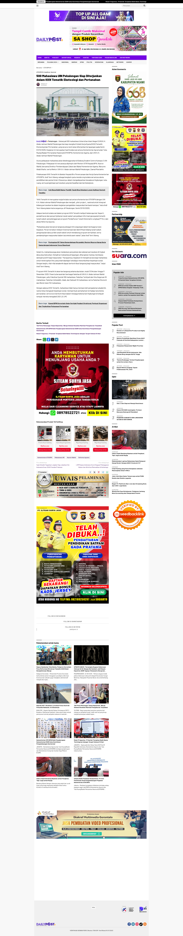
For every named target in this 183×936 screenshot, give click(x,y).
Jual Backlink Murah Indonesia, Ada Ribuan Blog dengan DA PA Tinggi (129, 480)
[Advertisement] (73, 556)
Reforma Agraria (83, 483)
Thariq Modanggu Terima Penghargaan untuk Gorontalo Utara (130, 488)
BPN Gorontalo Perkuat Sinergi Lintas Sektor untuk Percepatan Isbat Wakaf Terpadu (131, 421)
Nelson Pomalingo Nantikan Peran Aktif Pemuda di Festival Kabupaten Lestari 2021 (131, 466)
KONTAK (86, 57)
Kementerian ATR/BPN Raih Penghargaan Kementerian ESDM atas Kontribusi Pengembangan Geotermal (68, 329)
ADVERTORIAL (66, 57)
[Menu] (37, 5)
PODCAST (55, 57)
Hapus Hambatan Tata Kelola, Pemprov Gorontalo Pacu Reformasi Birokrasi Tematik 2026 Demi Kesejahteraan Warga (53, 779)
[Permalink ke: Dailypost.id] (38, 84)
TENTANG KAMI (97, 57)
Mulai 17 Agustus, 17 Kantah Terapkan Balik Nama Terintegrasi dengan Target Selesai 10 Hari (68, 333)
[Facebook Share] (90, 497)
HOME (40, 57)
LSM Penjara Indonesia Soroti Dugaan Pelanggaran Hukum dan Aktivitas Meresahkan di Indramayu (92, 490)
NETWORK (119, 62)
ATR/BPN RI (40, 72)
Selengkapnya (128, 442)
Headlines (47, 72)
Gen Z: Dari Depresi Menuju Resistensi (130, 530)
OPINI (82, 62)
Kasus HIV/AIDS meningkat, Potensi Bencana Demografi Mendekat (129, 538)
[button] (144, 5)
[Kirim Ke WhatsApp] (107, 497)
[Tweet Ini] (94, 497)
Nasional (53, 72)
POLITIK (89, 62)
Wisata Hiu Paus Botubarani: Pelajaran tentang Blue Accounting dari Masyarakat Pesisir (128, 619)
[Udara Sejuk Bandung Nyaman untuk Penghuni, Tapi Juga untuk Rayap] (53, 877)
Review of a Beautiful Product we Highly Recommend (131, 458)
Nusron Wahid (71, 483)
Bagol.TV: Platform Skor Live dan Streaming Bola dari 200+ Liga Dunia (129, 612)
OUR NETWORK (125, 57)
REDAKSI (77, 57)
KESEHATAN (99, 62)
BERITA (46, 57)
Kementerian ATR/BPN (44, 483)
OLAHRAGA (110, 62)
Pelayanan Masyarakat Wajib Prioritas (130, 473)
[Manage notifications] (178, 931)
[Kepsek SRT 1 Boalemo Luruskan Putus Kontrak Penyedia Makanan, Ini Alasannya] (53, 804)
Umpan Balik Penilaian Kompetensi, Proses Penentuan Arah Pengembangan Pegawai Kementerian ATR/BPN (89, 890)
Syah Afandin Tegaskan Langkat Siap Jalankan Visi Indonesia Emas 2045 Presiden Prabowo (52, 490)
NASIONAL (65, 62)
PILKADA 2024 (52, 62)
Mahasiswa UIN (59, 483)
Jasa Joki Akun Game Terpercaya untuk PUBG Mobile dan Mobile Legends (128, 604)
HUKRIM (129, 62)
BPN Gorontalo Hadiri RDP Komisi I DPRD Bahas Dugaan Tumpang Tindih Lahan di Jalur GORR (131, 413)
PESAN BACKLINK (111, 57)
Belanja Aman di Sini (45, 475)
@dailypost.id (74, 682)
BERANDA (41, 62)
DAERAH (74, 62)
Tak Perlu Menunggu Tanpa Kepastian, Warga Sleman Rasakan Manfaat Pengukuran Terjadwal (69, 325)
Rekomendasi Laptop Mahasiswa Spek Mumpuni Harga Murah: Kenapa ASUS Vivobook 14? (128, 589)
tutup (93, 907)
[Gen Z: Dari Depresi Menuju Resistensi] (129, 516)
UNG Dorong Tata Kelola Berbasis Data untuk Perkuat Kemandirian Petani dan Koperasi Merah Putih (130, 436)
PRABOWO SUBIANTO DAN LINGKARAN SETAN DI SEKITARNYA (130, 545)
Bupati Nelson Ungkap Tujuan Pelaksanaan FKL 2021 (127, 495)
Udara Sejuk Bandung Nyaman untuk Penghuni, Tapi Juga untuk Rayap (52, 889)
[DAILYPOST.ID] (49, 39)
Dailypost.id (44, 83)
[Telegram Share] (103, 497)
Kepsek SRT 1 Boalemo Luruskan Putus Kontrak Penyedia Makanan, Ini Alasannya (52, 816)
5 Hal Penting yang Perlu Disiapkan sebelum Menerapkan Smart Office (127, 596)
